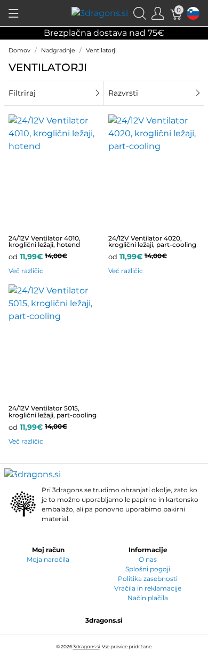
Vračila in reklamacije (147, 588)
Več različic (26, 271)
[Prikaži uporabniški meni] (157, 13)
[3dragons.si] (99, 12)
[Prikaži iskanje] (139, 13)
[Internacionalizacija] (193, 13)
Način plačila (147, 598)
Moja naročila (48, 559)
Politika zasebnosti (148, 579)
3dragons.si (86, 646)
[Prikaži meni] (14, 13)
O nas (148, 559)
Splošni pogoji (147, 569)
